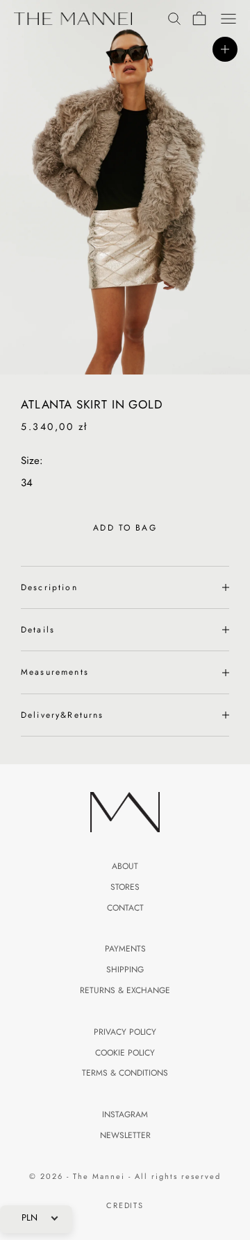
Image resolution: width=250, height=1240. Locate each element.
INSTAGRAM (125, 1114)
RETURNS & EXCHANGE (125, 990)
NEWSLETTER (125, 1135)
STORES (125, 887)
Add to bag (125, 527)
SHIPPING (125, 969)
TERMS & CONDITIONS (125, 1072)
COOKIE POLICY (125, 1052)
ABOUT (125, 866)
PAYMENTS (125, 948)
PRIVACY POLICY (125, 1031)
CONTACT (125, 907)
